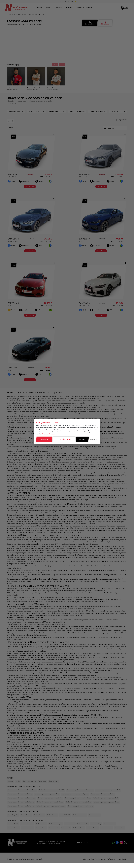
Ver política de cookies (48, 434)
